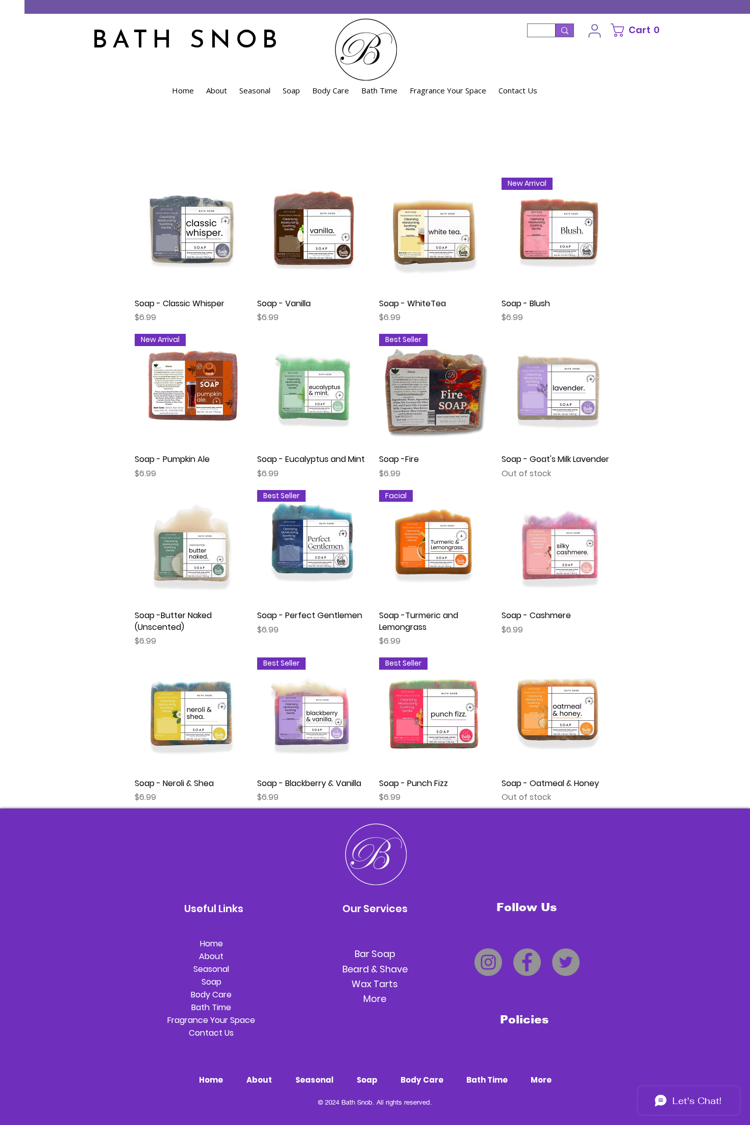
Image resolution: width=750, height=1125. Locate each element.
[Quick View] (191, 234)
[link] (641, 30)
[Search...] (564, 30)
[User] (594, 30)
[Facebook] (527, 962)
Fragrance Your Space (211, 1020)
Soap (211, 982)
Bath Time (211, 1007)
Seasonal (211, 969)
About (211, 956)
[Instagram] (488, 962)
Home (211, 943)
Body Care (211, 994)
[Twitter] (566, 962)
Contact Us (211, 1033)
